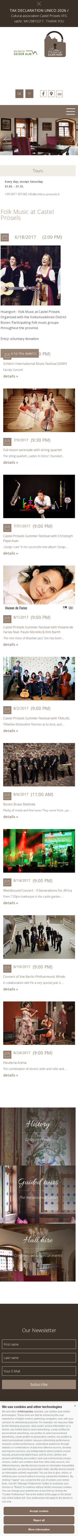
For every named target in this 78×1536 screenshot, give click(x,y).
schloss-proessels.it (39, 71)
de (19, 94)
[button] (75, 1406)
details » (10, 376)
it (29, 94)
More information (39, 1529)
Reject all (39, 1520)
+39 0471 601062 (16, 194)
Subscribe (39, 1384)
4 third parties (25, 1411)
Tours (38, 170)
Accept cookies (39, 1511)
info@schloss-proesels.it (44, 194)
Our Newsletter (39, 1330)
